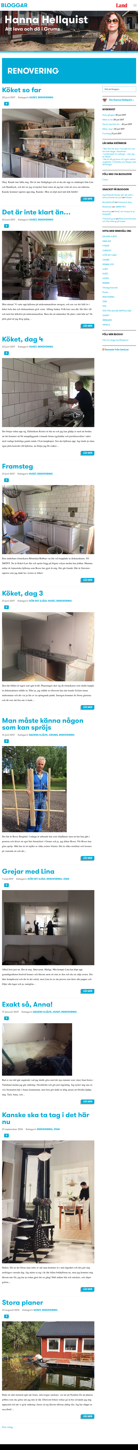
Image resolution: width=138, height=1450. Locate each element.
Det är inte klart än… (36, 212)
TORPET (105, 315)
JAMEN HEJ (120, 206)
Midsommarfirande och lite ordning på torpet (119, 220)
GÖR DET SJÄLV (37, 600)
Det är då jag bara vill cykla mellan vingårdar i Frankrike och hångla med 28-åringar (119, 162)
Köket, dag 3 (22, 593)
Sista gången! (108, 115)
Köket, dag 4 (22, 339)
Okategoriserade (110, 287)
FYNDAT (105, 245)
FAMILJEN (106, 241)
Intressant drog (125, 202)
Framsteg (17, 466)
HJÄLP (105, 269)
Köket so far (21, 89)
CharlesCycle (108, 218)
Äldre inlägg (7, 1427)
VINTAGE (106, 324)
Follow (105, 179)
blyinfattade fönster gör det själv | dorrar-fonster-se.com (117, 196)
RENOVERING (45, 97)
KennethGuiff (108, 202)
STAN (66, 878)
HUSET (33, 97)
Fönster (128, 197)
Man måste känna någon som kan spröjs (42, 724)
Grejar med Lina (28, 871)
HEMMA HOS (108, 264)
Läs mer (87, 198)
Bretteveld (107, 206)
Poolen (105, 292)
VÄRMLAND (107, 320)
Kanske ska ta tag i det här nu (45, 1118)
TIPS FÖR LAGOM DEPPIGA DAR (116, 310)
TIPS (104, 306)
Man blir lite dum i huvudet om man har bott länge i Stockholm (118, 150)
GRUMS (53, 734)
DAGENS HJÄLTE (38, 734)
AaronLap (106, 211)
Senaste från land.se (117, 349)
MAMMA (105, 283)
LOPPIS (105, 278)
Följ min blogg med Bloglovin (115, 340)
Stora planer (22, 1302)
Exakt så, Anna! (27, 1004)
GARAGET (106, 250)
